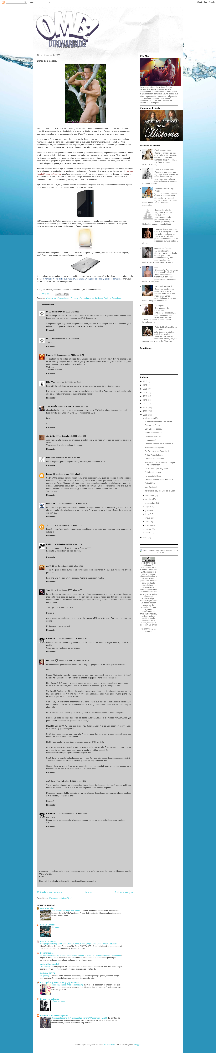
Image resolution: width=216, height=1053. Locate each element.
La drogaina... (160, 305)
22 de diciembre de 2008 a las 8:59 (65, 458)
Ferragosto (56, 927)
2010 (145, 407)
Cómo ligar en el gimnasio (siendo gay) (67, 985)
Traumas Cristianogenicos (165, 229)
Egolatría (74, 298)
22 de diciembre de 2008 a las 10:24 (71, 504)
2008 (145, 415)
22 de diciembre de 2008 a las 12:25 (67, 566)
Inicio (88, 892)
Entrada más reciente (49, 892)
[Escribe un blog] (59, 294)
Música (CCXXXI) (58, 1001)
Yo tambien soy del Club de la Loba (160, 491)
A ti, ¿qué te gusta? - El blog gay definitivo (59, 982)
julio (147, 510)
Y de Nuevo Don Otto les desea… (159, 421)
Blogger (137, 1044)
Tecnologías (117, 298)
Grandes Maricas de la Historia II (159, 480)
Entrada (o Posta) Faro (164, 169)
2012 (145, 400)
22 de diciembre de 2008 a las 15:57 (71, 639)
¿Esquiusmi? (150, 440)
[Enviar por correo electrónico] (56, 294)
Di (47, 312)
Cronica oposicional (162, 150)
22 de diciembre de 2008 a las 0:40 (66, 382)
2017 (145, 381)
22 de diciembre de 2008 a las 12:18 (66, 544)
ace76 (48, 566)
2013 (145, 396)
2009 (145, 411)
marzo (148, 525)
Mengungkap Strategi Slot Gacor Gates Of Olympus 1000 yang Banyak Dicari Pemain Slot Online (79, 944)
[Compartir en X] (62, 294)
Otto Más (50, 660)
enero (148, 533)
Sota (48, 590)
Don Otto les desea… (154, 429)
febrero (148, 529)
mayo (148, 518)
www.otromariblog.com (154, 447)
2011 (145, 404)
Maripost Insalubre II (163, 286)
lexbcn (49, 474)
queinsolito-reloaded (49, 964)
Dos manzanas (46, 953)
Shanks (49, 355)
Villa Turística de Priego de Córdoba (66, 911)
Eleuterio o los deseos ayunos (54, 1015)
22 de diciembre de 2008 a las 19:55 (71, 813)
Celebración (51, 298)
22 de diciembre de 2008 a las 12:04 (66, 525)
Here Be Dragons (47, 925)
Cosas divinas (63, 298)
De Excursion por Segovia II (157, 451)
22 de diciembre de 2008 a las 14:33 (66, 590)
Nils (48, 382)
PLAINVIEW (109, 1044)
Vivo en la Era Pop (48, 941)
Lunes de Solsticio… (153, 436)
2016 (145, 385)
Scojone (107, 298)
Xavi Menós (51, 406)
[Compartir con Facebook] (65, 294)
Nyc (48, 458)
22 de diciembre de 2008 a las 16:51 (74, 660)
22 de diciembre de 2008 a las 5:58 (73, 406)
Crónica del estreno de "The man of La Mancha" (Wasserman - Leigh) (79, 1018)
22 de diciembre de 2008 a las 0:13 (64, 312)
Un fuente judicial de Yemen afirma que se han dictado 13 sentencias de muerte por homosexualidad (80, 955)
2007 (145, 537)
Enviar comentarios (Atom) (60, 898)
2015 (145, 389)
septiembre (150, 503)
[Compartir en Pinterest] (67, 294)
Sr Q (48, 525)
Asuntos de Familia (162, 248)
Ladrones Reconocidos (154, 459)
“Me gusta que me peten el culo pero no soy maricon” (160, 463)
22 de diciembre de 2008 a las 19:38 (71, 781)
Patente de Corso (152, 425)
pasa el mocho (46, 908)
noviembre (150, 495)
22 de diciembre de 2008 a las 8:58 (71, 436)
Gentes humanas (86, 298)
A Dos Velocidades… (154, 455)
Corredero (50, 639)
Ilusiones (99, 298)
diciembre (149, 418)
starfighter (51, 436)
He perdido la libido (162, 210)
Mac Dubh (50, 504)
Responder (50, 330)
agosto (148, 507)
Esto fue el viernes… (154, 472)
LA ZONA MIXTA (47, 973)
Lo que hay (45, 976)
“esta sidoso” (45, 967)
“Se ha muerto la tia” (153, 432)
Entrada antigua (124, 892)
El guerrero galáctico (49, 999)
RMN (48, 544)
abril (147, 521)
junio (147, 514)
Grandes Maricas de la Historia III (159, 444)
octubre (148, 499)
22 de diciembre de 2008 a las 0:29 (69, 355)
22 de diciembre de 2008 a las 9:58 (68, 474)
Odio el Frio (150, 483)
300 (156, 267)
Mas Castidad (150, 487)
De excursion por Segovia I (156, 468)
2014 (145, 392)
